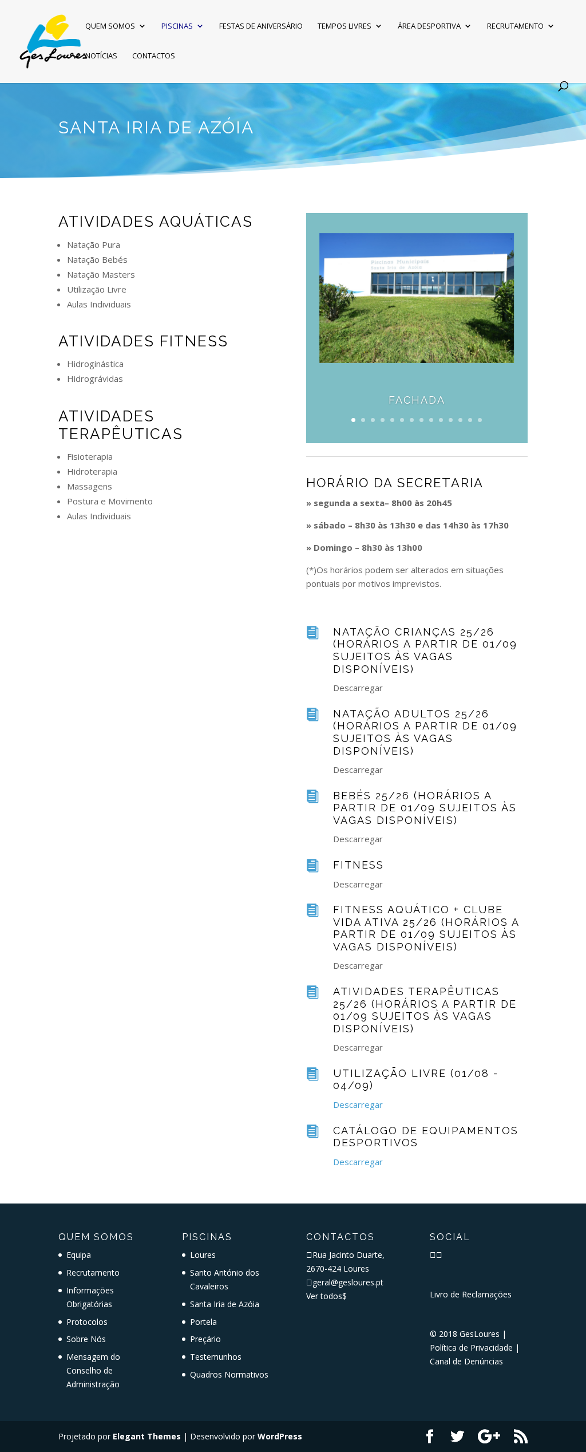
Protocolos (87, 1321)
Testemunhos (215, 1356)
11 (451, 420)
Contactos (153, 56)
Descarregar (358, 1104)
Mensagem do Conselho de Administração (93, 1370)
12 (460, 420)
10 (441, 420)
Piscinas (177, 26)
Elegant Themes (147, 1436)
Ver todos (326, 1296)
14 (480, 420)
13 (470, 420)
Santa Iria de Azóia (224, 1304)
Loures (203, 1254)
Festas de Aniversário (261, 26)
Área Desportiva (429, 26)
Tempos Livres (344, 26)
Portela (203, 1321)
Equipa (78, 1254)
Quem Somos (110, 26)
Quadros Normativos (229, 1374)
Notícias (101, 56)
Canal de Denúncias (466, 1361)
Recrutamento (515, 26)
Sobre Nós (86, 1338)
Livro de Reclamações (471, 1294)
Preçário (205, 1338)
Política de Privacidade (471, 1347)
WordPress (280, 1436)
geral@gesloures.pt (347, 1282)
